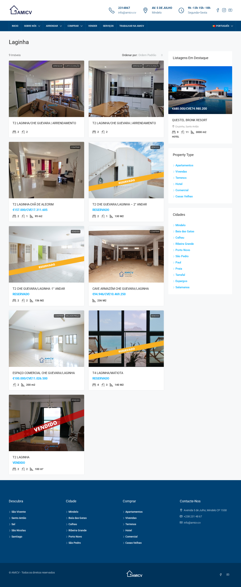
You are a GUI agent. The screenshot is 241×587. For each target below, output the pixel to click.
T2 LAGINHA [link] (21, 457)
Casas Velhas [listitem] (184, 196)
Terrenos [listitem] (181, 177)
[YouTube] (229, 574)
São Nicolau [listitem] (18, 530)
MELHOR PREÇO (73, 316)
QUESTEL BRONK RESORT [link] (189, 120)
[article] (200, 105)
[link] (46, 89)
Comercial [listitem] (181, 190)
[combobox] (150, 55)
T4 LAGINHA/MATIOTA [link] (107, 373)
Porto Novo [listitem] (182, 250)
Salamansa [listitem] (182, 287)
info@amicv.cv (127, 12)
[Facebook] (221, 574)
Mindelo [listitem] (180, 225)
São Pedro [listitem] (182, 256)
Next (226, 89)
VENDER (92, 26)
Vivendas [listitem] (181, 171)
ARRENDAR (52, 26)
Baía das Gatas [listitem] (184, 231)
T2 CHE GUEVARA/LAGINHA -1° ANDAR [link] (39, 288)
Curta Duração (72, 66)
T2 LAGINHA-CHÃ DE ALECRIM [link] (33, 204)
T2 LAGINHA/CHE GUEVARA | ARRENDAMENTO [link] (44, 123)
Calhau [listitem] (179, 237)
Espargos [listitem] (181, 281)
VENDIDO (155, 147)
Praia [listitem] (178, 268)
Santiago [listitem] (16, 536)
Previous (174, 89)
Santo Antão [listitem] (18, 517)
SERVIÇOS (108, 26)
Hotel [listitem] (178, 184)
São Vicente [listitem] (18, 511)
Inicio (15, 26)
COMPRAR (73, 26)
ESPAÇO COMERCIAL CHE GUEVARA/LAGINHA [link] (44, 373)
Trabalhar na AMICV (131, 26)
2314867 (124, 8)
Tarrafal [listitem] (180, 275)
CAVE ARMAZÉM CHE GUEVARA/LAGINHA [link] (120, 288)
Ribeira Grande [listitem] (184, 244)
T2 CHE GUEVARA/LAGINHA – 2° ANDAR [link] (119, 204)
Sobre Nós (30, 26)
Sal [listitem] (13, 524)
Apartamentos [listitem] (184, 165)
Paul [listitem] (178, 262)
